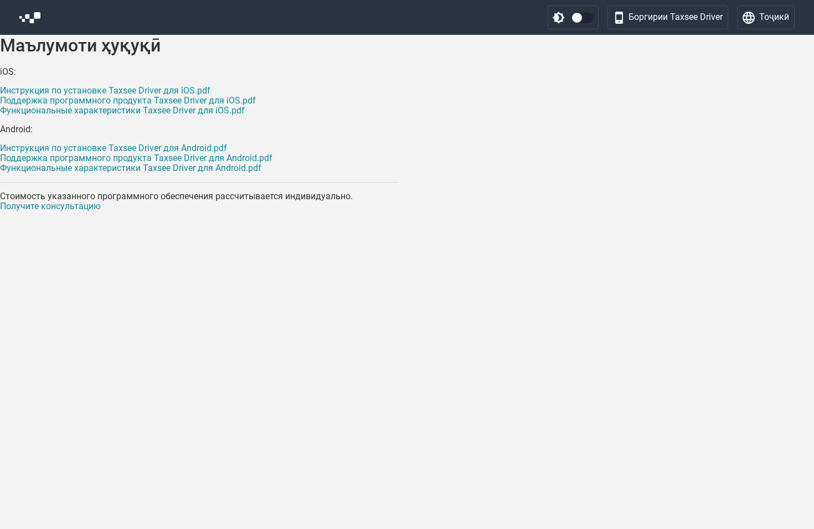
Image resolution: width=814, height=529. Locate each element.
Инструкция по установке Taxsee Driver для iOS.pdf (105, 90)
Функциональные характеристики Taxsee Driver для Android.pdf (130, 168)
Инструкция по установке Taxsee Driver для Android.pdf (113, 148)
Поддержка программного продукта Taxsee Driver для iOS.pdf (128, 100)
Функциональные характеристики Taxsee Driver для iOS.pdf (122, 110)
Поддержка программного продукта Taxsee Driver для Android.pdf (136, 158)
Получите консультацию (50, 206)
